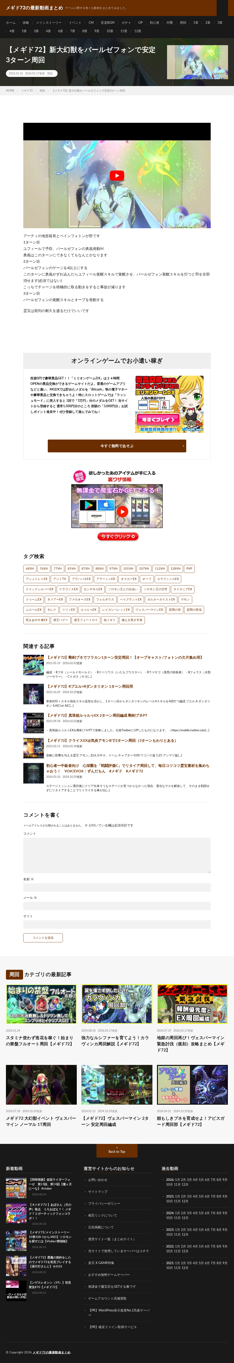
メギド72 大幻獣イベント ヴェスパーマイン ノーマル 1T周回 (41, 1122)
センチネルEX (93, 589)
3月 (189, 1180)
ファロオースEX (79, 599)
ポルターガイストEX (161, 599)
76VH (44, 568)
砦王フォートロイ (86, 620)
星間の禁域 (194, 609)
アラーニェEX (105, 579)
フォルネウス (105, 599)
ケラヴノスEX (68, 589)
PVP (189, 568)
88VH (100, 568)
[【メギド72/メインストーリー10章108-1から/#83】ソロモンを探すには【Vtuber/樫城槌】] (16, 1240)
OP (140, 22)
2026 (169, 1180)
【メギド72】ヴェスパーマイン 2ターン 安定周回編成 (115, 1122)
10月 (169, 1201)
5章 (24, 31)
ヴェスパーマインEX (149, 609)
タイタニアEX (182, 589)
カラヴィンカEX (168, 579)
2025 (169, 1196)
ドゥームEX (33, 599)
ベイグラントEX (130, 599)
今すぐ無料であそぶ (117, 446)
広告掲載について (101, 1227)
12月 (185, 1201)
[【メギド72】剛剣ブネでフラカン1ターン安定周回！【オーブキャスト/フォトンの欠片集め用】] (33, 665)
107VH (144, 568)
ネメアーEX (55, 599)
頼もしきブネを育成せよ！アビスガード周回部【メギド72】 (191, 1122)
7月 (213, 1180)
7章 (72, 31)
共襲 (169, 22)
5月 (201, 1180)
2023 (169, 1230)
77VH (58, 568)
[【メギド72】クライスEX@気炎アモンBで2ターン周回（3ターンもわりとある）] (33, 748)
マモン (185, 599)
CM (91, 22)
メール (30, 897)
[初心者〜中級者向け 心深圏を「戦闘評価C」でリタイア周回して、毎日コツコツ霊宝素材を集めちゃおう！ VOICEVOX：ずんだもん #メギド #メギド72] (33, 773)
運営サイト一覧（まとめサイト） (112, 1239)
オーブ (146, 579)
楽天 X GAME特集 (101, 1263)
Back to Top (117, 1151)
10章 (109, 31)
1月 (177, 1180)
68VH (30, 568)
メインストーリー (49, 22)
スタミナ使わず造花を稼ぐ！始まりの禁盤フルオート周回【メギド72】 (40, 1041)
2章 (207, 22)
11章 (123, 31)
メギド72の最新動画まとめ (52, 1352)
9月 (225, 1196)
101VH (128, 568)
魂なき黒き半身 (132, 620)
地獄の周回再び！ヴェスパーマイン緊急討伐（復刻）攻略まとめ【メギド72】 (191, 1044)
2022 (169, 1246)
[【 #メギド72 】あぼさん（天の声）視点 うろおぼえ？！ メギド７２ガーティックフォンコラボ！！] (16, 1213)
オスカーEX (128, 579)
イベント (75, 22)
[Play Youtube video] (117, 175)
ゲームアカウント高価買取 (107, 1298)
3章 (220, 22)
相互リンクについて (102, 1215)
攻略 (26, 22)
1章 (195, 22)
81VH (72, 568)
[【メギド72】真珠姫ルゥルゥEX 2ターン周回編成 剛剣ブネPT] (33, 723)
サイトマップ (97, 1191)
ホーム (11, 22)
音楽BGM (107, 22)
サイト (28, 916)
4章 (12, 31)
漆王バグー (60, 620)
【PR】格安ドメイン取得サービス (112, 1327)
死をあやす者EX (36, 620)
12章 (137, 31)
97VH (113, 568)
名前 (28, 879)
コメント (29, 833)
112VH (160, 568)
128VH (176, 568)
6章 (60, 31)
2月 (183, 1180)
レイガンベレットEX (116, 609)
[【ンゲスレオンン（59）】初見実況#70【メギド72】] (16, 1291)
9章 (96, 31)
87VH (86, 568)
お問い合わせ (97, 1180)
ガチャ (126, 22)
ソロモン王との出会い (123, 589)
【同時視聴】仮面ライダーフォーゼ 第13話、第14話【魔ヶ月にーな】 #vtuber (50, 1184)
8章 (84, 31)
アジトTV (59, 579)
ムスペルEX (33, 609)
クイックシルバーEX (39, 589)
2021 (169, 1263)
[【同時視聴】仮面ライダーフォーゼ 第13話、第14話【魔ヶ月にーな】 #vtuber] (16, 1188)
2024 (169, 1213)
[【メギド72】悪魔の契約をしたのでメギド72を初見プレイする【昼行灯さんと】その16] (16, 1266)
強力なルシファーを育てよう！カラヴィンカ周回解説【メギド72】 (115, 1041)
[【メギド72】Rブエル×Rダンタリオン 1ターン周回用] (33, 694)
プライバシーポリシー (104, 1203)
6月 (207, 1180)
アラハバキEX (81, 579)
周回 (183, 22)
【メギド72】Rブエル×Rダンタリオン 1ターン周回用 (89, 686)
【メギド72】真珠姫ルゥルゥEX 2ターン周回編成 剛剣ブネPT (96, 715)
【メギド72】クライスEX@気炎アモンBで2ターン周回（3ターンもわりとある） (112, 740)
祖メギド (110, 620)
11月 (177, 1201)
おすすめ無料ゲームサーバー (109, 1275)
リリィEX (68, 609)
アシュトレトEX (36, 579)
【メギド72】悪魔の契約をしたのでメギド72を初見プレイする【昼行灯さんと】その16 (50, 1262)
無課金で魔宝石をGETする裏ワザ (112, 1286)
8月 (219, 1180)
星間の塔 (175, 609)
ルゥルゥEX (88, 609)
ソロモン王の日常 (156, 589)
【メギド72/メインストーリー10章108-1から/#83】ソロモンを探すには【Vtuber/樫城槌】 (50, 1237)
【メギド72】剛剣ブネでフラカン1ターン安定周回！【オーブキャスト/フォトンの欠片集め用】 (125, 657)
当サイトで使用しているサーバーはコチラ (118, 1251)
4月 (195, 1180)
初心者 (154, 22)
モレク (51, 609)
